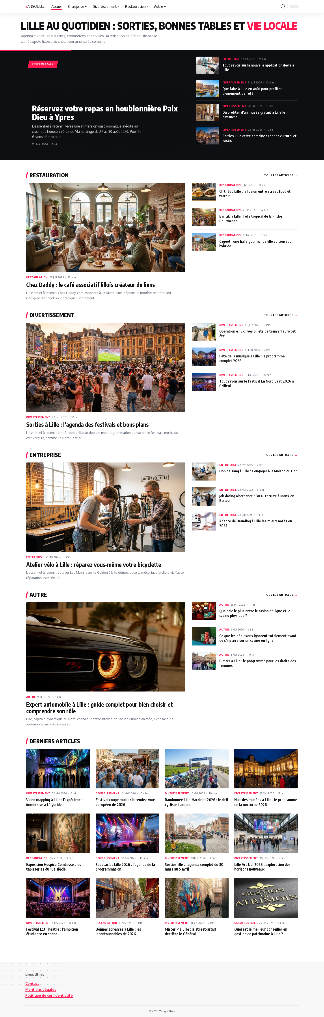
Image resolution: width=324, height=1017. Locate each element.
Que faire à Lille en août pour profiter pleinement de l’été (252, 91)
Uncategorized (246, 923)
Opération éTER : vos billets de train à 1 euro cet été (257, 333)
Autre (31, 697)
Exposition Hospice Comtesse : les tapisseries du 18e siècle (53, 866)
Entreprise (231, 59)
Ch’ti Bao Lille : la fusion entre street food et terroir (255, 193)
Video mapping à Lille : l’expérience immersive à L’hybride (54, 802)
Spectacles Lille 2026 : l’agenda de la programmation (125, 866)
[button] (283, 6)
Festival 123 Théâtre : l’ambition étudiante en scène (52, 931)
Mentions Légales (40, 989)
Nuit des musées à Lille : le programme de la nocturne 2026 (265, 802)
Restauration (37, 277)
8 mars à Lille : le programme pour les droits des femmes (257, 663)
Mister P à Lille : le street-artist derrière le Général (190, 931)
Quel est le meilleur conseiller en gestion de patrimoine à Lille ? (260, 931)
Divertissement (234, 82)
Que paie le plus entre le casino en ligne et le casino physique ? (254, 613)
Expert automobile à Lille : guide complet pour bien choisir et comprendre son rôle (99, 708)
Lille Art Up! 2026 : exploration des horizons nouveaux (262, 866)
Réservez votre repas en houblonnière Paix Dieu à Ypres (105, 112)
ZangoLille (34, 6)
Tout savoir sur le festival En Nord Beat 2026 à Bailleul (256, 383)
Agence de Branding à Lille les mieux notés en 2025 (255, 523)
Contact (32, 983)
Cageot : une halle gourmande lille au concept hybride (255, 243)
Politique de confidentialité (49, 995)
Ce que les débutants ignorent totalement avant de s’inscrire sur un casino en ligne (257, 638)
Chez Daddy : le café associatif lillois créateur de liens (90, 284)
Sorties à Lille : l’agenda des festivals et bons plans (87, 424)
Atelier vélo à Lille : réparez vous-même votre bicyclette (93, 564)
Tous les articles (281, 175)
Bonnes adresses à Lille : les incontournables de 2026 (118, 931)
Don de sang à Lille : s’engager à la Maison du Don (258, 471)
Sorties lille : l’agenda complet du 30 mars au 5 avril (194, 866)
